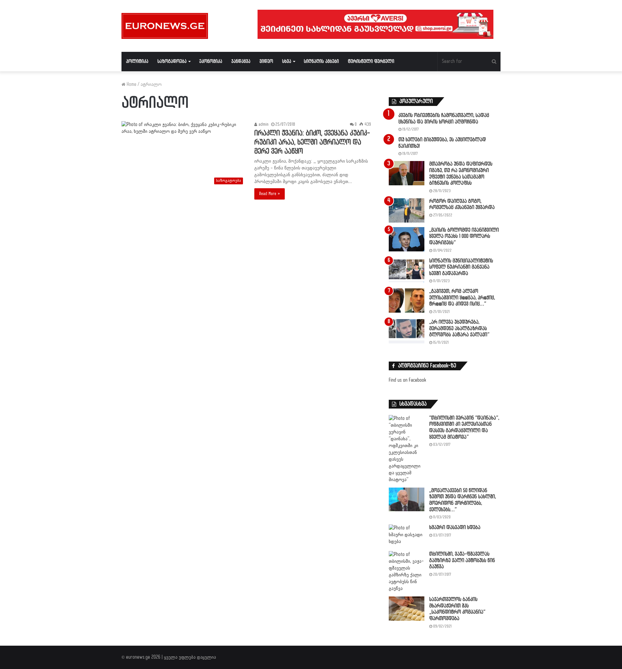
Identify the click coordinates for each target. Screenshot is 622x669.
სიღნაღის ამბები (321, 61)
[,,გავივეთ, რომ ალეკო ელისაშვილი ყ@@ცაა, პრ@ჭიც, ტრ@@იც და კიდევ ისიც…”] (406, 300)
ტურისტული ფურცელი (371, 61)
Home (130, 84)
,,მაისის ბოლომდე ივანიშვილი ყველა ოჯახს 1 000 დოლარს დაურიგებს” (464, 236)
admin (263, 124)
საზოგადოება (172, 61)
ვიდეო (266, 61)
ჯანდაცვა (240, 61)
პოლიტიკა (137, 61)
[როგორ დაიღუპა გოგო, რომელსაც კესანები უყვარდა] (406, 210)
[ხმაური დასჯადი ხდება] (406, 536)
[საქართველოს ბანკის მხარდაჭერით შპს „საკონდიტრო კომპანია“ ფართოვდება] (406, 608)
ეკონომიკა (210, 61)
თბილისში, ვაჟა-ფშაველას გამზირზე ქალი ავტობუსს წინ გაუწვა (462, 560)
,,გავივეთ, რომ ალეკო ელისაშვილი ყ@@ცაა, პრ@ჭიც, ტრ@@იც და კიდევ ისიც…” (462, 298)
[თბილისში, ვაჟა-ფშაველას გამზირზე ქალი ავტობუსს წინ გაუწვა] (406, 571)
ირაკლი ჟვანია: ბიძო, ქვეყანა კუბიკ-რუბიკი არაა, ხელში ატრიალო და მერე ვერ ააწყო (312, 142)
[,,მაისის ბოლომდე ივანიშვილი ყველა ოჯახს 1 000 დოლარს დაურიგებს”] (406, 239)
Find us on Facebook (407, 380)
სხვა (286, 61)
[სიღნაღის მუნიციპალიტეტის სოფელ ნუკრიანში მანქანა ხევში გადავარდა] (406, 270)
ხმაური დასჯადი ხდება (454, 527)
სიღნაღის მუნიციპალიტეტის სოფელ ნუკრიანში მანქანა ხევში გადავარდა (461, 267)
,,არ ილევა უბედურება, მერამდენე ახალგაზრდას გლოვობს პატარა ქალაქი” (459, 328)
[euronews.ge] (164, 26)
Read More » (269, 193)
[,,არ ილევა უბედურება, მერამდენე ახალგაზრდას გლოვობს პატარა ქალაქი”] (406, 331)
